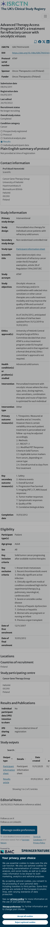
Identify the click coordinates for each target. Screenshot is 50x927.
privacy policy (17, 899)
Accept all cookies (25, 916)
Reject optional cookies (25, 922)
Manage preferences (12, 906)
